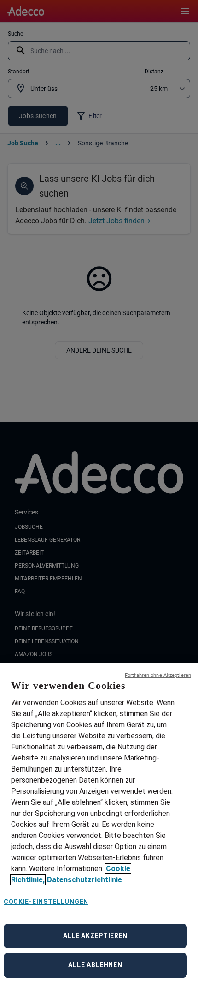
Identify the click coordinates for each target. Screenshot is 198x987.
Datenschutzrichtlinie (84, 879)
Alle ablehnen (95, 965)
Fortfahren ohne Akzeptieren (158, 675)
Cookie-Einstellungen (46, 901)
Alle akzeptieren (95, 935)
